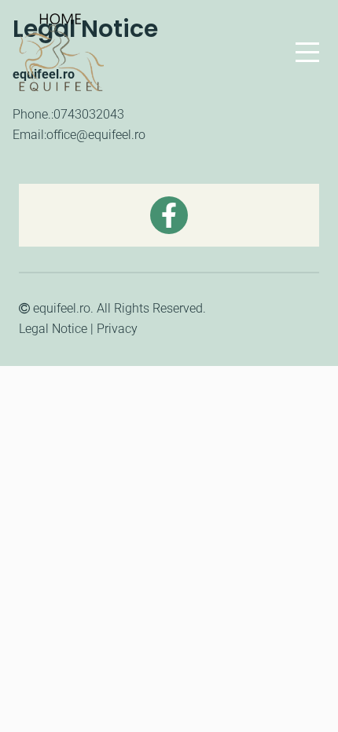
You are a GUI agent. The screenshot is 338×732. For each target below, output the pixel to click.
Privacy (117, 328)
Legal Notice (53, 328)
